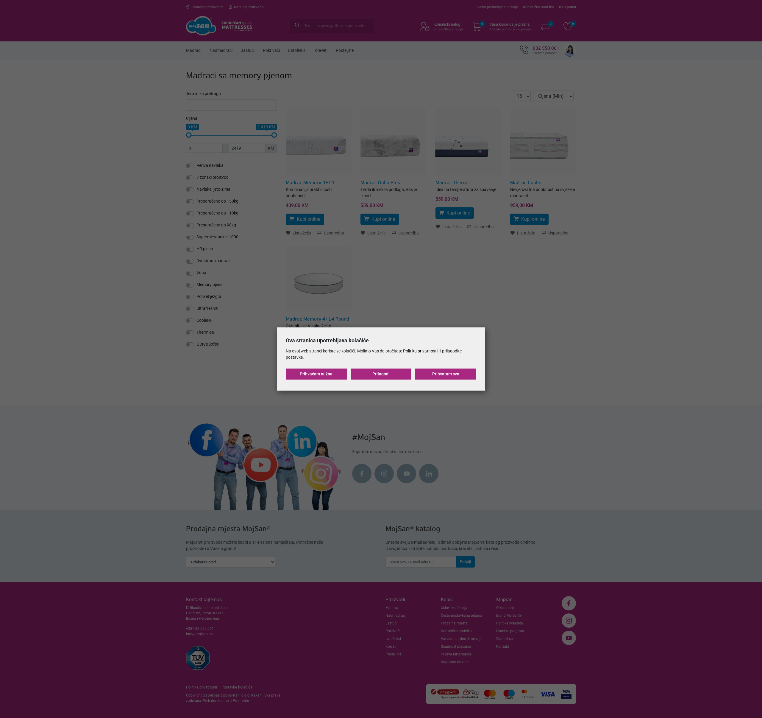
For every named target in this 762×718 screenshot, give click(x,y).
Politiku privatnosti (420, 351)
